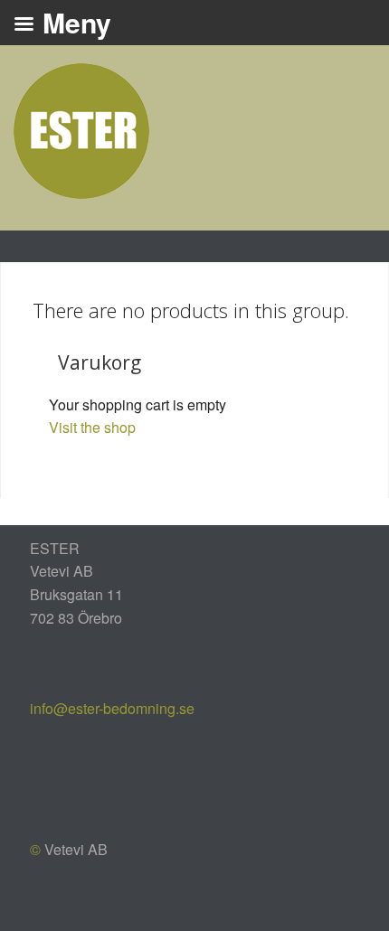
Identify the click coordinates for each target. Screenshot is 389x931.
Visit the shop (92, 427)
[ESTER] (81, 128)
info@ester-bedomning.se (112, 708)
